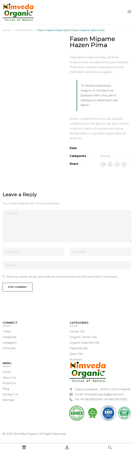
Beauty (105, 156)
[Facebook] (103, 164)
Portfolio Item (24, 30)
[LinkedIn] (117, 164)
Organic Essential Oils (84, 342)
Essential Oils (79, 348)
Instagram (10, 342)
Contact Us (10, 394)
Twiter (7, 331)
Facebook (9, 337)
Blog (6, 388)
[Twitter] (110, 164)
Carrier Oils (77, 331)
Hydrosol (76, 359)
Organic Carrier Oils (83, 337)
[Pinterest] (124, 164)
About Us (9, 377)
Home (6, 30)
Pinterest (9, 348)
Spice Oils (76, 354)
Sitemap (8, 400)
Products (9, 383)
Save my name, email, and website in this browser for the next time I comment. (62, 276)
